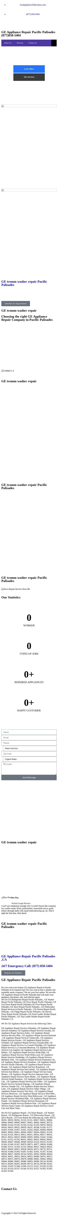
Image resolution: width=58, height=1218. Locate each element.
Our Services (29, 77)
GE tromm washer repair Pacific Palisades (24, 283)
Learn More (29, 69)
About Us (7, 43)
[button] (29, 915)
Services (20, 43)
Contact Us (32, 43)
